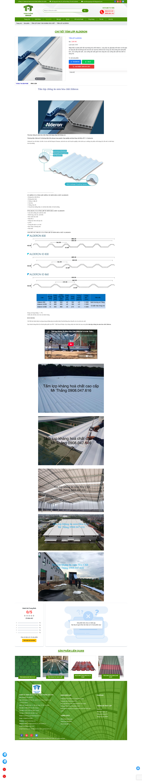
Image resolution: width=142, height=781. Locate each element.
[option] (40, 59)
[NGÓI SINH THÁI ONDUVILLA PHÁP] (83, 666)
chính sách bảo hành (66, 721)
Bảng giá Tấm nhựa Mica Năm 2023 (70, 706)
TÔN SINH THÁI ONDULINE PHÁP (110, 676)
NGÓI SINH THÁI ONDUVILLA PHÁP (83, 676)
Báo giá (59, 19)
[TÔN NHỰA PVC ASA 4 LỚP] (55, 666)
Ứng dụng (91, 19)
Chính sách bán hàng (66, 719)
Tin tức (101, 19)
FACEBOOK (76, 62)
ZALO (89, 62)
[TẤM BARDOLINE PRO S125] (27, 666)
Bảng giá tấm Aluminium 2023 (69, 701)
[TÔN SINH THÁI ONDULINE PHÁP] (111, 666)
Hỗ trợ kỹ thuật (78, 19)
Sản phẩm (49, 19)
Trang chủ (27, 19)
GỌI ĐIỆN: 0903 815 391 (82, 66)
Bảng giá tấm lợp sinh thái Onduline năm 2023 (73, 703)
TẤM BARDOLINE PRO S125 (27, 677)
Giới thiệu (38, 19)
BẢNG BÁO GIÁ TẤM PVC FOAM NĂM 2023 (72, 698)
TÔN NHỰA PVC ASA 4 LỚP (55, 677)
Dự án (67, 19)
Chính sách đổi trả (65, 724)
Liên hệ (110, 19)
